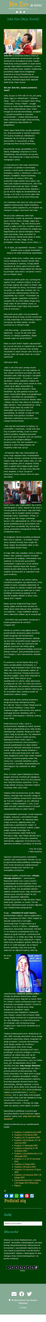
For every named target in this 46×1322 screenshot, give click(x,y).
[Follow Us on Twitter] (24, 12)
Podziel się (15, 1201)
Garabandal (16, 1089)
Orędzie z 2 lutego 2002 (24, 1164)
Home (16, 1317)
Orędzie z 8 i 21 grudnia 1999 (27, 1137)
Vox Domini (23, 4)
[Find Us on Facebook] (21, 12)
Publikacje (12, 1319)
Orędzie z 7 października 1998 (27, 1132)
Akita (24, 1089)
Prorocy (37, 1317)
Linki (23, 1317)
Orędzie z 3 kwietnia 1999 (25, 1135)
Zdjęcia (17, 1185)
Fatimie (7, 1089)
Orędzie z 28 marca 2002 (25, 1167)
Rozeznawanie (25, 1319)
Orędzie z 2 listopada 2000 (26, 1145)
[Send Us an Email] (17, 12)
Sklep (35, 1319)
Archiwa (8, 1317)
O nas (29, 1317)
